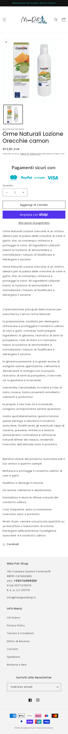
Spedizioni (13, 657)
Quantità (8, 185)
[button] (4, 19)
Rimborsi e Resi (17, 664)
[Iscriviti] (57, 687)
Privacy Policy (16, 625)
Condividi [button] (13, 544)
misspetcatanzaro (28, 728)
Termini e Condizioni (20, 633)
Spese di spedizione (30, 153)
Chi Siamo (13, 617)
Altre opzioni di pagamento (34, 222)
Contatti (12, 649)
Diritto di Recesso (18, 641)
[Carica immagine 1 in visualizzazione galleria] (13, 114)
